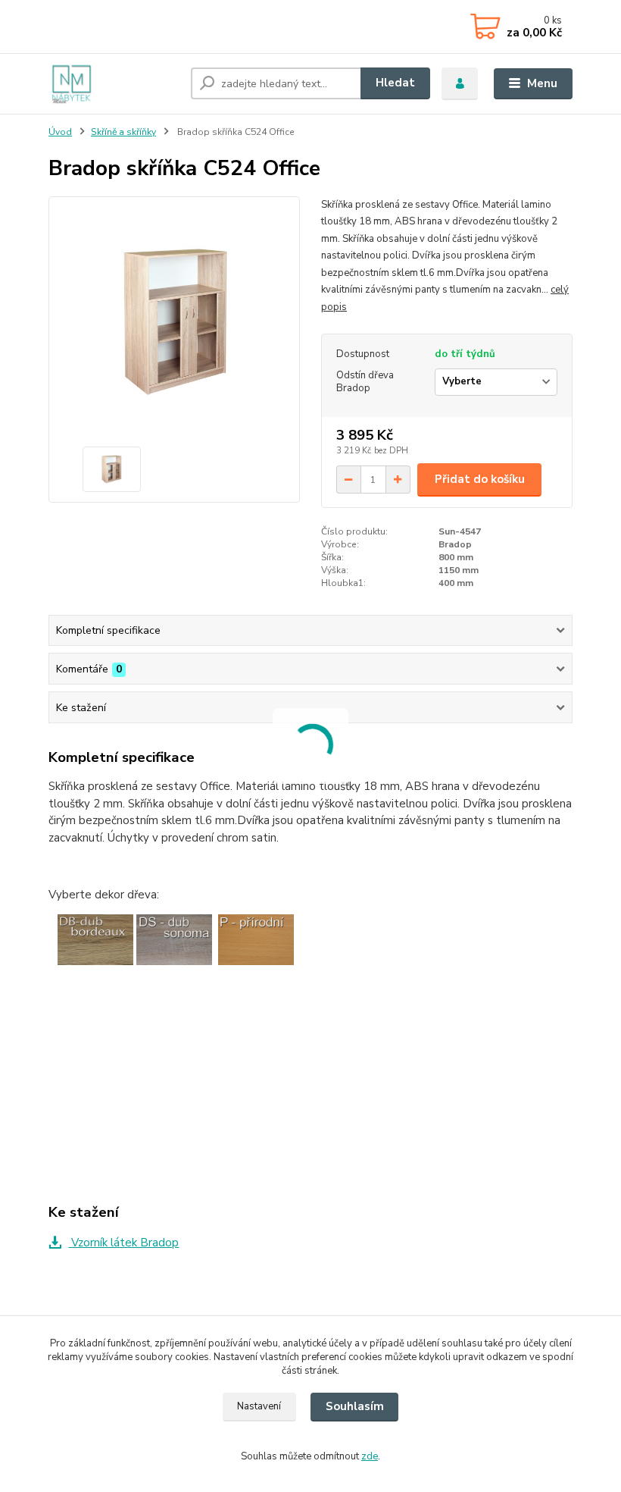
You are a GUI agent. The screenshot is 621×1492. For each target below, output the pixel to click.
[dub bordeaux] (95, 938)
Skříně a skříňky (123, 132)
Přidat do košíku (480, 479)
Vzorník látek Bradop (123, 1242)
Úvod (60, 132)
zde (369, 1456)
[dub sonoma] (174, 938)
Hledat (395, 82)
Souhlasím (355, 1406)
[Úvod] (113, 83)
